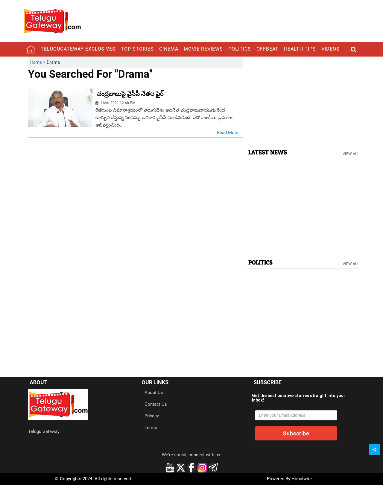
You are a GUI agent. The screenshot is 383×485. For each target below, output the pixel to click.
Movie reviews (203, 49)
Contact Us (156, 404)
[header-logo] (52, 21)
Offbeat (267, 49)
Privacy (152, 416)
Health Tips (300, 49)
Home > (38, 62)
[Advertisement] (303, 99)
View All (351, 153)
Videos (330, 49)
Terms (151, 427)
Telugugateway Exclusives (78, 49)
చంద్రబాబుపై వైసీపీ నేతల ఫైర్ (130, 93)
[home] (31, 49)
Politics (239, 49)
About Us (154, 392)
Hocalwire (301, 478)
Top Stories (137, 49)
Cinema (168, 49)
